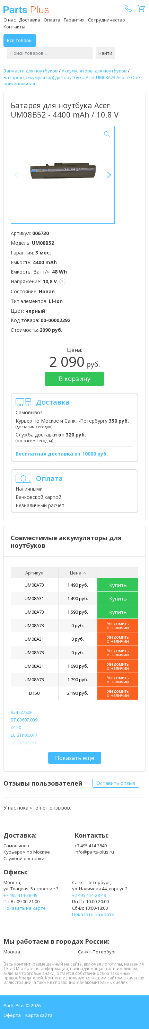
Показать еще (74, 758)
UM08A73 (34, 585)
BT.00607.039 (24, 720)
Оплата (52, 20)
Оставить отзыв (115, 783)
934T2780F (21, 712)
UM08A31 (34, 598)
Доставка (29, 20)
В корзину (74, 378)
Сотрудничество (106, 20)
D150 (34, 693)
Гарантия (74, 20)
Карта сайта (39, 1015)
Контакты (14, 27)
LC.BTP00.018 (24, 743)
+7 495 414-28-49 (20, 895)
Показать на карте (24, 908)
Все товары (20, 40)
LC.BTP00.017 (24, 735)
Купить (118, 584)
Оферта (12, 1015)
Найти (105, 53)
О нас (9, 20)
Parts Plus (26, 9)
